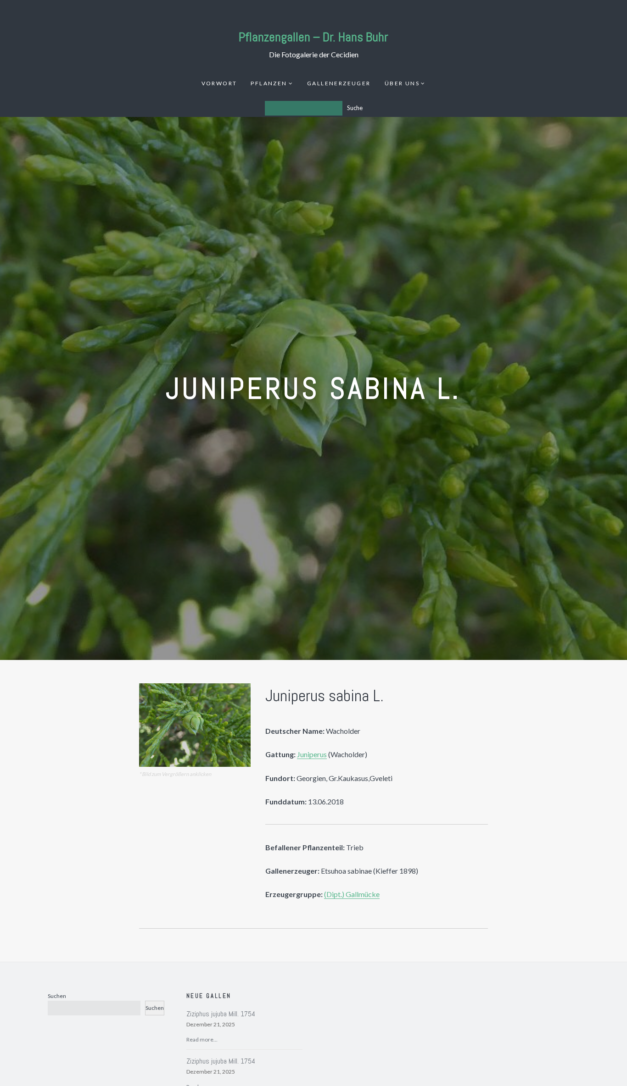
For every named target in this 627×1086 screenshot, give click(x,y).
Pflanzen (269, 83)
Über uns (402, 83)
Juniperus (312, 754)
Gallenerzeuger (339, 83)
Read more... (202, 1039)
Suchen (57, 995)
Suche (355, 107)
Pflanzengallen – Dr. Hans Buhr (313, 37)
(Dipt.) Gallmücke (352, 894)
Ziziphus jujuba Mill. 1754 (220, 1014)
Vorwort (219, 83)
